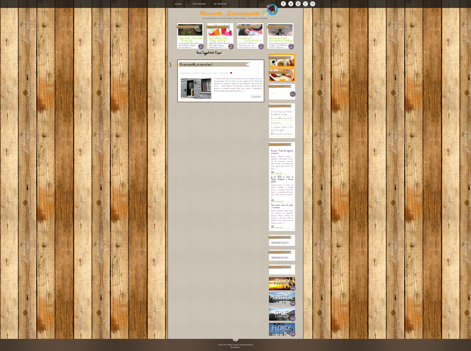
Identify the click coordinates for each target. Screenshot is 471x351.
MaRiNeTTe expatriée (199, 73)
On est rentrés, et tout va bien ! (196, 64)
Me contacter (220, 4)
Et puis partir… (276, 123)
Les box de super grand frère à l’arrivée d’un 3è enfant (282, 112)
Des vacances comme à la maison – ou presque (282, 206)
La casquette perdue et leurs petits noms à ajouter (282, 128)
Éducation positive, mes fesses (281, 134)
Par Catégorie (199, 4)
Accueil (178, 4)
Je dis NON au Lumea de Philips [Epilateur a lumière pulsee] (282, 179)
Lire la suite (256, 96)
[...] (275, 168)
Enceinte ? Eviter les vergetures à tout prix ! (282, 152)
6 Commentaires (223, 73)
